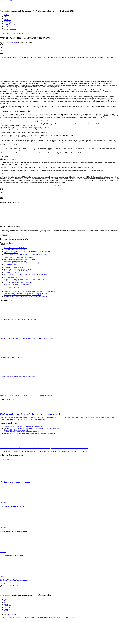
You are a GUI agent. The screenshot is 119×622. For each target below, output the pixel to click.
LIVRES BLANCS (9, 25)
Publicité (15, 617)
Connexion (9, 585)
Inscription (16, 585)
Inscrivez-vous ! (4, 459)
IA (4, 18)
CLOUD (6, 15)
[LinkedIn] (59, 47)
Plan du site (80, 617)
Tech (2, 33)
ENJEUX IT (7, 20)
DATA (6, 16)
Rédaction (9, 617)
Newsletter (21, 617)
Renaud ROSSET (11, 42)
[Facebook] (59, 44)
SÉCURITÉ (7, 23)
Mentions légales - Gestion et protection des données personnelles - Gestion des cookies (50, 617)
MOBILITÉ (7, 21)
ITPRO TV (7, 28)
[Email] (59, 53)
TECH (6, 26)
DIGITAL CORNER (10, 30)
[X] (59, 50)
